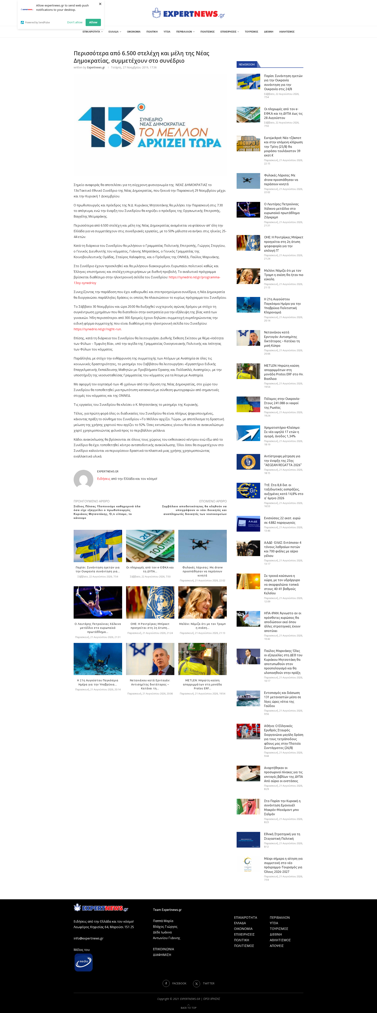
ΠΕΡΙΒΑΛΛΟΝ (184, 31)
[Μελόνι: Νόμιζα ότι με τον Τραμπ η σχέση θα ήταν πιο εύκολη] (202, 602)
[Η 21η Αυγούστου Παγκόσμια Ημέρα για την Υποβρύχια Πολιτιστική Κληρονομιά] (98, 659)
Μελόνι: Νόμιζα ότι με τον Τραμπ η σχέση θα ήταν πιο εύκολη (283, 275)
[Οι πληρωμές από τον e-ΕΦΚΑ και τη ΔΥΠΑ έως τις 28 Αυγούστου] (150, 546)
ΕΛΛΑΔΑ (114, 31)
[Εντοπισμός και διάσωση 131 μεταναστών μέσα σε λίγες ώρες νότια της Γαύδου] (248, 698)
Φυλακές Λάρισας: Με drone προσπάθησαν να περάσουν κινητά (202, 571)
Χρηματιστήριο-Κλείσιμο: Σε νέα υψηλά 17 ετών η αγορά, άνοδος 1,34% (282, 432)
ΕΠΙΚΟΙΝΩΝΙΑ (163, 949)
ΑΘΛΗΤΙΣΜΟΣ (287, 31)
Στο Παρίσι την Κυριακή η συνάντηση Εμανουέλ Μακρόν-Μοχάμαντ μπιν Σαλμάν (282, 807)
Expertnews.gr (96, 67)
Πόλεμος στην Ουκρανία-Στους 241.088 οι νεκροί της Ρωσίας (282, 403)
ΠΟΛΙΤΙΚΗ (152, 31)
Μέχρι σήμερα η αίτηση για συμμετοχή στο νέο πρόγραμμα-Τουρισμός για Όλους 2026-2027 (283, 865)
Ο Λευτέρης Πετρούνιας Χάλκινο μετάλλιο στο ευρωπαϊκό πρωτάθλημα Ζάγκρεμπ (282, 210)
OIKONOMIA (243, 929)
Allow (93, 22)
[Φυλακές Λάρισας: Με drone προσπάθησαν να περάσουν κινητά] (202, 546)
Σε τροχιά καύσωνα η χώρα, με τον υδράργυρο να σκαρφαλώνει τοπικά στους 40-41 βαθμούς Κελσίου (282, 584)
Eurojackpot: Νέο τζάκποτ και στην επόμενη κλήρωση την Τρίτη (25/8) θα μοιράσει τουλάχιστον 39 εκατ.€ (283, 146)
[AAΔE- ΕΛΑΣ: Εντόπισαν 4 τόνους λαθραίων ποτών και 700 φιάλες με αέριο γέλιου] (248, 548)
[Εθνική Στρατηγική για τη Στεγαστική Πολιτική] (248, 840)
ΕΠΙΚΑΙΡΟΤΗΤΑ (91, 31)
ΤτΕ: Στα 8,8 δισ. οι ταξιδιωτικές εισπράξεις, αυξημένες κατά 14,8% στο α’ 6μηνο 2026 (283, 491)
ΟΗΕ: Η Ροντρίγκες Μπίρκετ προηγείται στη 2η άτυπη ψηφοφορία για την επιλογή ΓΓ (283, 243)
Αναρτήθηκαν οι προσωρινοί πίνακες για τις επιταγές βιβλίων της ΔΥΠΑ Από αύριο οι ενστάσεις (283, 774)
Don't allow (74, 22)
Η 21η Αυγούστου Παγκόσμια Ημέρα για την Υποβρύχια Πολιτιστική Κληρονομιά (282, 305)
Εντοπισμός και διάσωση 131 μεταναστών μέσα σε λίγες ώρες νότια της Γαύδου (282, 699)
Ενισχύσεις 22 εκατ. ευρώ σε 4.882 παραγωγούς (282, 520)
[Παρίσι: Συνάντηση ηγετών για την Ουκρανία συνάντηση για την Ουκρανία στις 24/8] (98, 546)
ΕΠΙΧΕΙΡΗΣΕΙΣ (228, 31)
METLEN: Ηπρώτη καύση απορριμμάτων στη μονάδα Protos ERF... (202, 684)
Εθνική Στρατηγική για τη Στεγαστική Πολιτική (282, 836)
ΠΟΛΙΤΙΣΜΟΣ (207, 31)
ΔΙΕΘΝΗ (268, 31)
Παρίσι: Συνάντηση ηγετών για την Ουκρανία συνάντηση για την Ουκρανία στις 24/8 (283, 82)
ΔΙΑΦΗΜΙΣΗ (162, 955)
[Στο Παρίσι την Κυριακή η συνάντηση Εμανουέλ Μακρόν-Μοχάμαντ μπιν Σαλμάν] (248, 806)
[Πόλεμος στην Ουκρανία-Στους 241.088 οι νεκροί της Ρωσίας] (248, 404)
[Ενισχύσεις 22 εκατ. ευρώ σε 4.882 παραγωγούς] (248, 524)
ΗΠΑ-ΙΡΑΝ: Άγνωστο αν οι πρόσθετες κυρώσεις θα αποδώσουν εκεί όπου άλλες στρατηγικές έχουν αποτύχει (282, 622)
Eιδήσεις (103, 479)
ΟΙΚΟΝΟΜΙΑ (134, 31)
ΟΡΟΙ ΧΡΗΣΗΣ (211, 999)
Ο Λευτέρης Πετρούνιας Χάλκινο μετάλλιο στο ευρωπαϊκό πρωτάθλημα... (98, 628)
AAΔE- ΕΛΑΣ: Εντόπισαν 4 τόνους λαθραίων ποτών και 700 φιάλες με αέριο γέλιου (282, 549)
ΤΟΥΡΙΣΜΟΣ (251, 31)
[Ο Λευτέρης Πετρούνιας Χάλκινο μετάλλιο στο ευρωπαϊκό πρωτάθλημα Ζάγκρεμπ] (98, 602)
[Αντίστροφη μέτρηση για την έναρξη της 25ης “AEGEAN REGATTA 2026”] (248, 462)
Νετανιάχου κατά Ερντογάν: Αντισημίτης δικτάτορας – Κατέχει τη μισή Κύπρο (282, 338)
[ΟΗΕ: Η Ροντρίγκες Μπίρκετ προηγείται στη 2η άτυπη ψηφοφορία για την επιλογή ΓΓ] (150, 602)
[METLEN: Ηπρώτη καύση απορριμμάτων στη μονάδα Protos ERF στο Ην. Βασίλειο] (202, 659)
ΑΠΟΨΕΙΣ (277, 946)
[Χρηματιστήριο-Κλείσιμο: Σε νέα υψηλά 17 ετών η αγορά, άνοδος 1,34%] (248, 433)
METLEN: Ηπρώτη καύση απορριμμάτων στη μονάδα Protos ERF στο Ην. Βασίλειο (283, 372)
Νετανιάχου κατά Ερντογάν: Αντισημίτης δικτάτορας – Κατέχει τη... (150, 684)
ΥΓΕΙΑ (167, 31)
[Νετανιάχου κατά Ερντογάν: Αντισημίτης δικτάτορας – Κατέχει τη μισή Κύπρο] (150, 659)
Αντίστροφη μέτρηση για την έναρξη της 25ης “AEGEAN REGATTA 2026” (283, 460)
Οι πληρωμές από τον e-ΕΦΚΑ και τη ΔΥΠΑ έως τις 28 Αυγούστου (283, 113)
